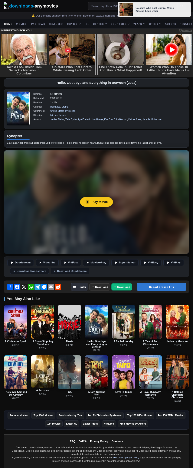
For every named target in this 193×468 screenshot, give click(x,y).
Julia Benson (120, 119)
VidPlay (176, 262)
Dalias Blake (134, 119)
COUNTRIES (119, 24)
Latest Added (90, 423)
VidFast (73, 262)
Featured (109, 423)
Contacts (117, 441)
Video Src (49, 262)
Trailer (82, 286)
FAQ (72, 441)
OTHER (153, 24)
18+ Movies (54, 423)
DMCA (83, 441)
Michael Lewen (58, 115)
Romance (55, 106)
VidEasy (153, 262)
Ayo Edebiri (84, 119)
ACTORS (170, 24)
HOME (8, 24)
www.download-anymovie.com (116, 15)
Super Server (127, 262)
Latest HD (71, 423)
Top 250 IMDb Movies (139, 415)
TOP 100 (72, 24)
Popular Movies (19, 415)
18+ (86, 24)
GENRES (98, 24)
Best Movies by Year (70, 415)
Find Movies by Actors (133, 423)
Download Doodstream (31, 271)
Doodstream (23, 262)
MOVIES (21, 24)
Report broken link (161, 286)
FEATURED (56, 24)
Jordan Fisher (57, 119)
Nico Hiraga (97, 119)
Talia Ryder (71, 119)
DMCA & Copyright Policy (126, 457)
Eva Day (108, 119)
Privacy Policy (99, 441)
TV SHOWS (38, 24)
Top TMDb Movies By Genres (105, 415)
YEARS (137, 24)
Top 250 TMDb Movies (170, 415)
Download (101, 286)
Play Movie (99, 202)
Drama (64, 106)
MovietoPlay (98, 262)
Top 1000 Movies (43, 415)
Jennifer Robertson (152, 119)
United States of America (62, 111)
